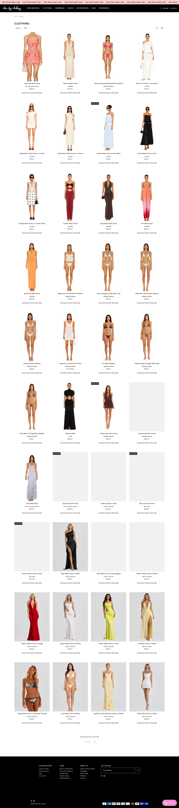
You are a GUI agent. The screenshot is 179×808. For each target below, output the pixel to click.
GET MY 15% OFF (110, 413)
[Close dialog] (127, 383)
